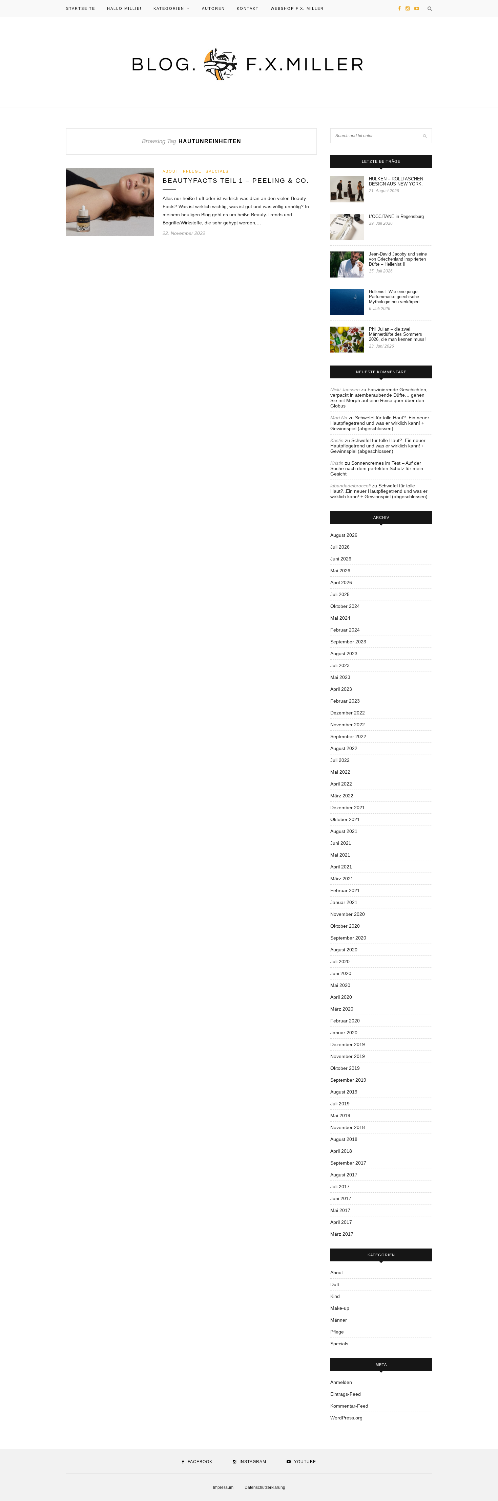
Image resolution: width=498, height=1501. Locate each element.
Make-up (339, 1308)
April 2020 (341, 997)
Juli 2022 (340, 760)
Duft (334, 1284)
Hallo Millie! (124, 8)
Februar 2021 (345, 890)
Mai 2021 (340, 855)
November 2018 (347, 1127)
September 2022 (348, 736)
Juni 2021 (340, 843)
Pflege (192, 171)
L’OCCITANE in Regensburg (396, 216)
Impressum (223, 1487)
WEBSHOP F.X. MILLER (297, 8)
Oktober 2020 (345, 926)
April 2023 (341, 689)
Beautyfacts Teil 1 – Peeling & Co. (236, 180)
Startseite (80, 8)
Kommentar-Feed (349, 1406)
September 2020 (348, 938)
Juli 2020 (340, 961)
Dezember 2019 (347, 1044)
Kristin (337, 440)
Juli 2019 (340, 1103)
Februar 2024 (345, 630)
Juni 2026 (340, 558)
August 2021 (343, 831)
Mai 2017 (340, 1210)
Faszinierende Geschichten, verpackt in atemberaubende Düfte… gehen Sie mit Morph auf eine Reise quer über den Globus (379, 398)
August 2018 (343, 1139)
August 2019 (343, 1092)
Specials (217, 171)
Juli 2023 (340, 665)
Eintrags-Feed (345, 1394)
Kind (335, 1296)
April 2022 (341, 784)
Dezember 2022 (347, 712)
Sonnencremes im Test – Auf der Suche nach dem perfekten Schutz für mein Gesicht (376, 468)
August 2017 (343, 1174)
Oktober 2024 (345, 606)
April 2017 (341, 1222)
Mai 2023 (340, 677)
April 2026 (341, 582)
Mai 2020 (340, 985)
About (171, 171)
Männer (338, 1320)
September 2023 (348, 641)
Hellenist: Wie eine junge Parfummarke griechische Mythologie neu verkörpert (394, 296)
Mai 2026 (340, 570)
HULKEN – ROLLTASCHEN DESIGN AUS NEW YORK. (396, 181)
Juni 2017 (340, 1198)
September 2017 (348, 1163)
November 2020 (347, 914)
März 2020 (341, 1009)
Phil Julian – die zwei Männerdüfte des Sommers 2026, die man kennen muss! (397, 334)
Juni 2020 (340, 973)
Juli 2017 (340, 1186)
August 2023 (343, 653)
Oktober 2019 (345, 1068)
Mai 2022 (340, 772)
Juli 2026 (340, 547)
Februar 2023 (345, 701)
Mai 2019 (340, 1115)
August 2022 (343, 748)
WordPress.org (346, 1417)
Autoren (213, 8)
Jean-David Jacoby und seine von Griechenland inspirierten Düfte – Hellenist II (398, 259)
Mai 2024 (340, 618)
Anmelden (341, 1382)
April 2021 (341, 866)
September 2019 (348, 1080)
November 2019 (347, 1056)
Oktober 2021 (345, 819)
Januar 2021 (343, 902)
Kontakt (248, 8)
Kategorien (168, 8)
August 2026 (343, 535)
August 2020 (343, 949)
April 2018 (341, 1151)
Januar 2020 (343, 1032)
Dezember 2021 (347, 807)
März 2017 (341, 1234)
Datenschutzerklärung (265, 1487)
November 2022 (347, 724)
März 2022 (341, 795)
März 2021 (341, 878)
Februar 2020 (345, 1020)
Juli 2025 (340, 594)
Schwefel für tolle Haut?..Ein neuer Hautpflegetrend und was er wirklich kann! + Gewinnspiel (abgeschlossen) (379, 423)
